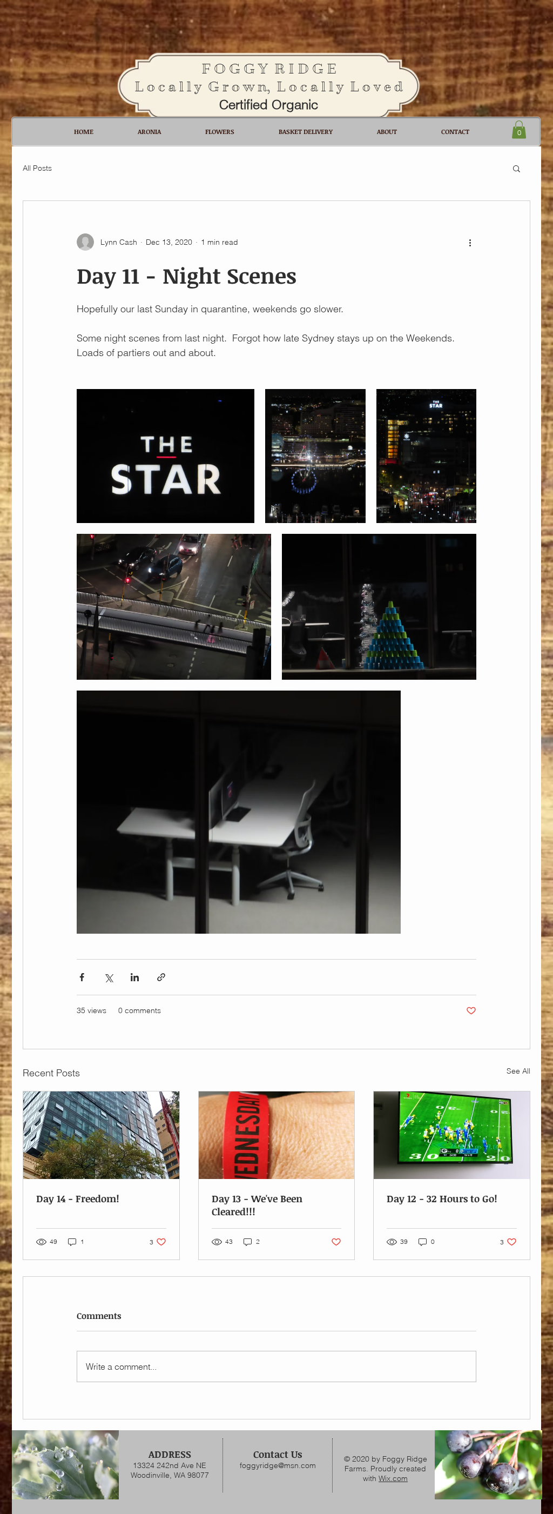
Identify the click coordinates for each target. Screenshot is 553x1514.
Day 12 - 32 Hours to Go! (442, 1198)
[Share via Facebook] (82, 977)
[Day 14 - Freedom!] (101, 1135)
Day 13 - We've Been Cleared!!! (257, 1205)
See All (518, 1071)
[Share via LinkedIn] (135, 977)
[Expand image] (165, 455)
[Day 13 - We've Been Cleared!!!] (277, 1135)
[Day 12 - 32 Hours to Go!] (452, 1135)
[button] (519, 129)
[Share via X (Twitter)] (108, 977)
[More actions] (469, 242)
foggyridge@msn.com (278, 1465)
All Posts (37, 168)
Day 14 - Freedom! (77, 1198)
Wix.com (393, 1478)
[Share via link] (161, 977)
